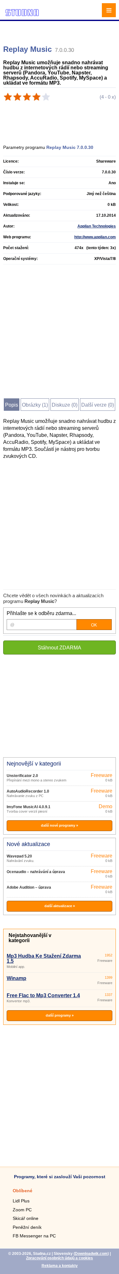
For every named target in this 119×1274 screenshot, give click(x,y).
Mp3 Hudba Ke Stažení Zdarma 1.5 (44, 958)
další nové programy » (59, 825)
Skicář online (25, 1218)
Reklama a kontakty (60, 1266)
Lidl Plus (21, 1200)
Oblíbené (22, 1190)
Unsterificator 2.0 (22, 776)
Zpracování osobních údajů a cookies (59, 1258)
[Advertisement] (60, 30)
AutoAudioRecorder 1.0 (28, 791)
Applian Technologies (96, 226)
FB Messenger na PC (34, 1235)
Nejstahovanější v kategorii (30, 938)
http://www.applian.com (95, 237)
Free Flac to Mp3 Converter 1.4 (43, 995)
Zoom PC (22, 1209)
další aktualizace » (59, 906)
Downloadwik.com (91, 1253)
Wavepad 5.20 (19, 856)
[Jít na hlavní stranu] (22, 15)
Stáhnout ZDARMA (59, 647)
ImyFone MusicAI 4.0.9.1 (28, 807)
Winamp (16, 978)
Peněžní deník (27, 1227)
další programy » (60, 1015)
